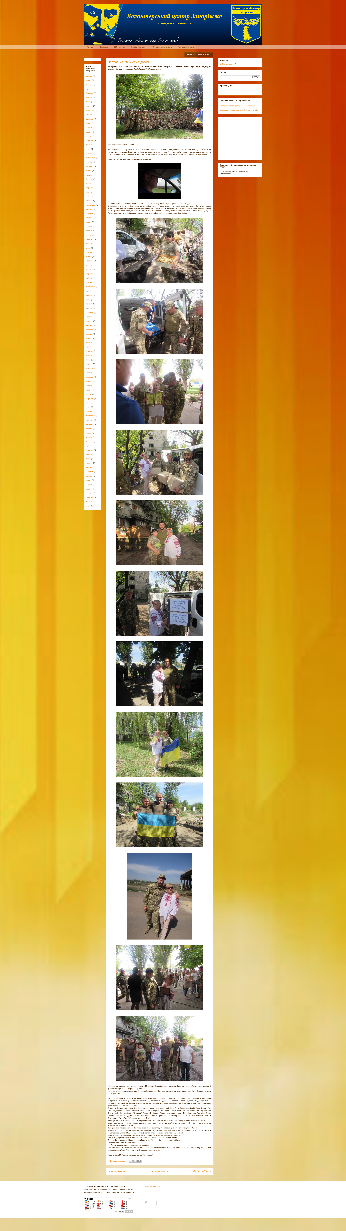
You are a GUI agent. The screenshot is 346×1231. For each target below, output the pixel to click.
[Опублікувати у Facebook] (137, 1161)
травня (89, 84)
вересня (89, 119)
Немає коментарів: (117, 1161)
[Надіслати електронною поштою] (130, 1161)
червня (89, 127)
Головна (104, 47)
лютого (89, 97)
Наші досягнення (139, 47)
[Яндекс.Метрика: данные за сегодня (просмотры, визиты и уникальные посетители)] (152, 1186)
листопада (90, 110)
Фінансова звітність (162, 47)
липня (89, 80)
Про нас (90, 47)
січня (88, 102)
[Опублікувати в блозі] (132, 1161)
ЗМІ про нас (119, 47)
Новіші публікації (116, 1171)
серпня (89, 76)
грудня (89, 106)
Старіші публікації (202, 1171)
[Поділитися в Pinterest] (140, 1161)
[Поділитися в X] (135, 1161)
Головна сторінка (159, 1171)
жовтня (89, 114)
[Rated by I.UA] (151, 1204)
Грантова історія (186, 47)
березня (89, 93)
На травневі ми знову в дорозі (128, 62)
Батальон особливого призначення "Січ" (237, 106)
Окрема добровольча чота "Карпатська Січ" (239, 110)
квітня (88, 89)
